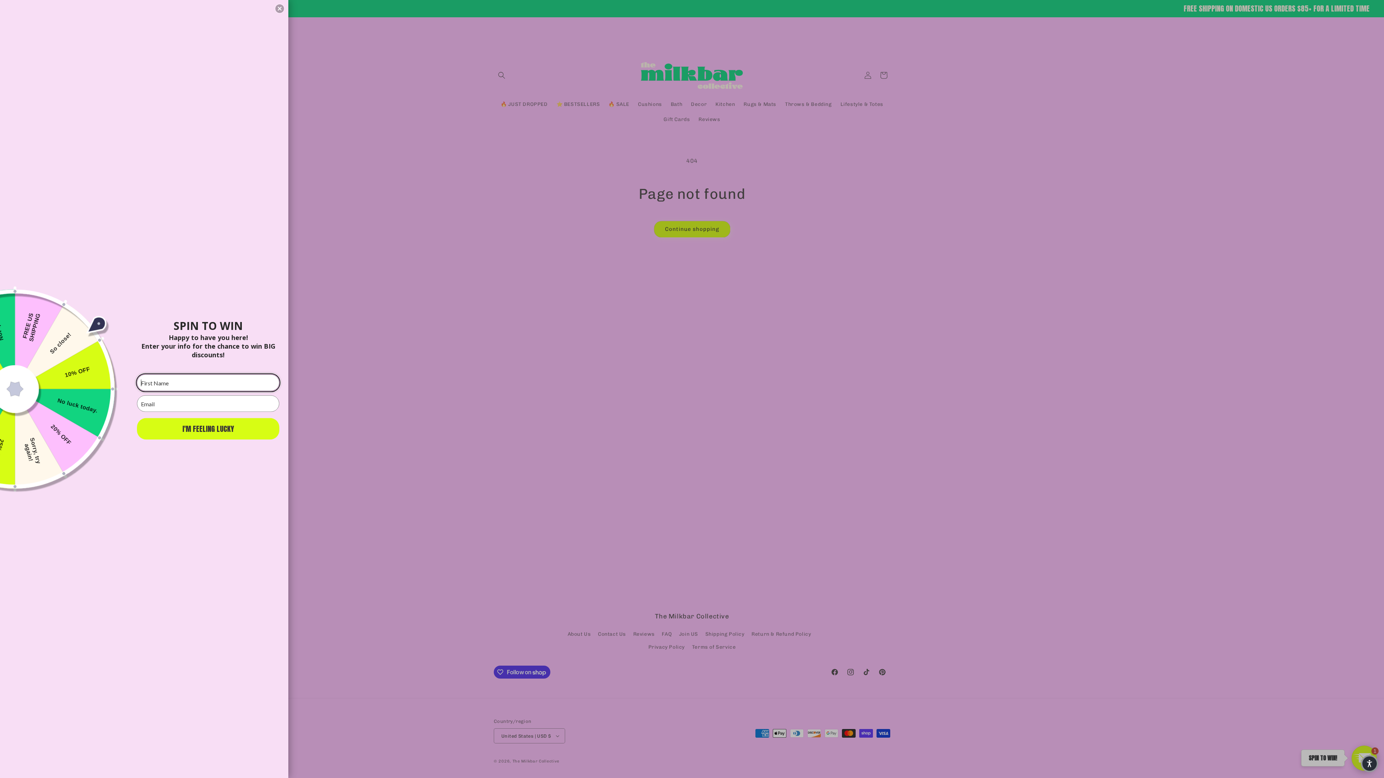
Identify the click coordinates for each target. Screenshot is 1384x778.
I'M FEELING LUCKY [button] (208, 428)
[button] (1369, 763)
